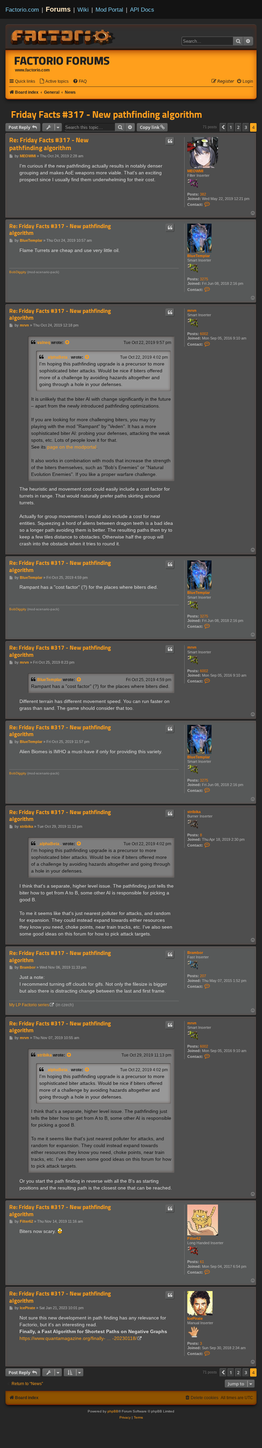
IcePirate (195, 1318)
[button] (223, 127)
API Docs (142, 9)
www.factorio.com (32, 70)
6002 (204, 334)
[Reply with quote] (169, 141)
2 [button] (238, 127)
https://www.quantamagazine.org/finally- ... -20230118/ (78, 1338)
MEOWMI (195, 171)
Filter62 (194, 1238)
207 (203, 976)
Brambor (195, 953)
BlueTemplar (198, 256)
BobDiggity (17, 272)
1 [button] (231, 127)
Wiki (83, 9)
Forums (58, 9)
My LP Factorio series (29, 1004)
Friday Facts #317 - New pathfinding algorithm (106, 114)
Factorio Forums (62, 60)
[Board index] (63, 36)
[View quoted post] (67, 342)
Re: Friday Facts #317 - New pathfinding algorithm (49, 144)
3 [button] (246, 127)
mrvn (191, 310)
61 (202, 1262)
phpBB (112, 1411)
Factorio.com (22, 9)
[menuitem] (54, 81)
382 (203, 194)
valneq (43, 342)
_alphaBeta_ (57, 357)
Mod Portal (109, 9)
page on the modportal (71, 447)
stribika (194, 812)
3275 (204, 279)
